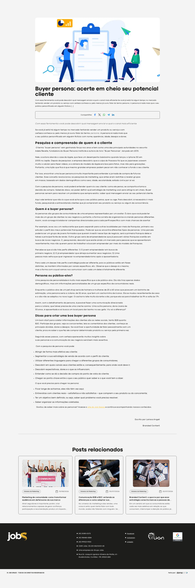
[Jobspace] (17, 537)
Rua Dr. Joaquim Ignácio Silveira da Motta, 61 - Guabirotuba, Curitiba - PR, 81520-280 (98, 556)
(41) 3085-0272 (85, 533)
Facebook (130, 533)
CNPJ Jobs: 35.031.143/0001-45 (91, 546)
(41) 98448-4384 (85, 538)
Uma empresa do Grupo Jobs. (91, 550)
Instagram (131, 537)
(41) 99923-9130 (85, 542)
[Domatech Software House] (182, 572)
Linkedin (130, 542)
